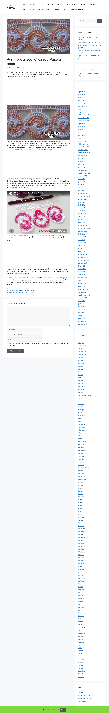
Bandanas (81, 363)
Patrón (80, 587)
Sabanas (50, 4)
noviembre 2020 (84, 254)
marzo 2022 (82, 214)
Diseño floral (82, 476)
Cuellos (80, 471)
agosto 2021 (82, 231)
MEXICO (81, 549)
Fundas (80, 500)
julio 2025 (81, 126)
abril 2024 (81, 167)
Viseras (80, 668)
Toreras (81, 651)
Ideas (80, 514)
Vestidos (74, 4)
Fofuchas (81, 497)
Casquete (81, 415)
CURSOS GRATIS (11, 6)
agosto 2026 (82, 92)
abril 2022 (81, 211)
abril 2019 (81, 309)
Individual (81, 517)
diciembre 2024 (83, 144)
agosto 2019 (82, 298)
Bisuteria (81, 366)
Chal (79, 421)
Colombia (81, 450)
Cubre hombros (83, 468)
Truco (80, 653)
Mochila (81, 555)
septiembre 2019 (84, 295)
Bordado (81, 378)
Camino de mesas (84, 395)
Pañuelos (81, 581)
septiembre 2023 (84, 173)
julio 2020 (81, 266)
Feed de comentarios (85, 698)
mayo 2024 (82, 164)
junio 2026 (82, 97)
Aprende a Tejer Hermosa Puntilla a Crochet (21, 290)
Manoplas (81, 532)
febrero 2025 (82, 138)
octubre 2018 (82, 321)
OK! (62, 710)
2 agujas (81, 340)
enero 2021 (82, 248)
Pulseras (81, 604)
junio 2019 (81, 304)
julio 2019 (81, 301)
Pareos (80, 584)
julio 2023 (81, 179)
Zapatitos (83, 4)
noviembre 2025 (83, 118)
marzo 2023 (82, 190)
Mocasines (82, 552)
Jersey (80, 520)
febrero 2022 (82, 216)
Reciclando (82, 613)
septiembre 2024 (84, 153)
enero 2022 (82, 219)
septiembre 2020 (84, 260)
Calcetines (81, 392)
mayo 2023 (82, 185)
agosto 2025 (82, 124)
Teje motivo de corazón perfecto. (89, 42)
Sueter (80, 639)
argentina (81, 360)
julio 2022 (81, 202)
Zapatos (81, 677)
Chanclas (81, 430)
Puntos (31, 9)
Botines (80, 380)
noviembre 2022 (83, 193)
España (80, 488)
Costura (81, 456)
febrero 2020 (82, 280)
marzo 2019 (82, 312)
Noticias (81, 569)
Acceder (81, 693)
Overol (80, 572)
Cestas (80, 418)
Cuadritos (81, 462)
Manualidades (94, 4)
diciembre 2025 (83, 115)
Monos (80, 561)
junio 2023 (82, 182)
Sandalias (59, 4)
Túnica (80, 656)
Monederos (82, 558)
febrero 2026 (82, 109)
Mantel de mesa (83, 537)
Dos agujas (82, 479)
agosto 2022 (82, 199)
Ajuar (80, 349)
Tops (80, 648)
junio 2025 (81, 129)
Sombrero (81, 636)
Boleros (80, 372)
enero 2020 (82, 283)
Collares (81, 447)
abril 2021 (81, 240)
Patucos (81, 590)
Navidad (81, 566)
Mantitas (81, 540)
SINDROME (82, 633)
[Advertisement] (38, 92)
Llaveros (81, 526)
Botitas (80, 383)
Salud (80, 624)
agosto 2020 (82, 263)
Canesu (81, 404)
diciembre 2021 (83, 222)
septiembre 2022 (84, 196)
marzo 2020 (82, 277)
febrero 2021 (82, 246)
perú (79, 592)
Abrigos (81, 343)
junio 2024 (82, 161)
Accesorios (82, 346)
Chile (80, 436)
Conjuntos (81, 453)
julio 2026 (81, 94)
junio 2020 (82, 269)
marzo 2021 (82, 243)
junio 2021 (81, 234)
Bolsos (64, 9)
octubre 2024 (83, 150)
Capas (80, 407)
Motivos (81, 563)
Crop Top (81, 459)
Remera (81, 616)
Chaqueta (81, 433)
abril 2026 (81, 103)
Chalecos (41, 4)
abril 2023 (81, 187)
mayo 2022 (82, 208)
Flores (80, 494)
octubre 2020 (83, 257)
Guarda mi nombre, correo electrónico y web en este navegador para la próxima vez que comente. (39, 344)
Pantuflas (81, 578)
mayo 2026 (82, 100)
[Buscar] (99, 21)
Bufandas (32, 4)
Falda (80, 491)
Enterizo (81, 485)
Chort (80, 439)
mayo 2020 (82, 272)
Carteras (81, 412)
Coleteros (81, 444)
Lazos (80, 523)
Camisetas (82, 401)
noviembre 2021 (83, 225)
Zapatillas (81, 671)
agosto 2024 (82, 155)
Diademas (81, 473)
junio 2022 (81, 205)
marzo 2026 (82, 106)
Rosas (80, 619)
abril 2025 (81, 132)
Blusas (24, 4)
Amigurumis (82, 354)
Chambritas (82, 427)
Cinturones (82, 441)
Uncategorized (83, 662)
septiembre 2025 (84, 121)
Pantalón (81, 575)
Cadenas (81, 389)
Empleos (81, 482)
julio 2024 (81, 158)
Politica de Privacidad (76, 9)
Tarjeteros (81, 645)
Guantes (81, 511)
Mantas (80, 534)
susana (80, 74)
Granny (80, 508)
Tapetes (81, 642)
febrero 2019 (82, 315)
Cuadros (81, 465)
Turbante (81, 659)
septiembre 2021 (84, 228)
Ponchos (81, 595)
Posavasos (82, 598)
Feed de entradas (84, 695)
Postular (81, 601)
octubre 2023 (83, 170)
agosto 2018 (82, 324)
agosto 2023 (82, 176)
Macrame (81, 529)
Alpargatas (82, 351)
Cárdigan (81, 410)
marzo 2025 (82, 135)
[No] (107, 710)
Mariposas (81, 546)
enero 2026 (82, 112)
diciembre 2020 (83, 251)
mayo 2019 (82, 307)
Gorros (80, 505)
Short (67, 4)
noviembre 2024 (84, 147)
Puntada (81, 607)
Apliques (81, 357)
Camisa (80, 398)
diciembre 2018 (83, 318)
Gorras (57, 9)
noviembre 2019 (83, 289)
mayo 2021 (82, 237)
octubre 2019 (82, 292)
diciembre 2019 (83, 286)
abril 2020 (81, 275)
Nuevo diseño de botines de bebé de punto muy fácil (24, 292)
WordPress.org (83, 701)
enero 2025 (82, 141)
